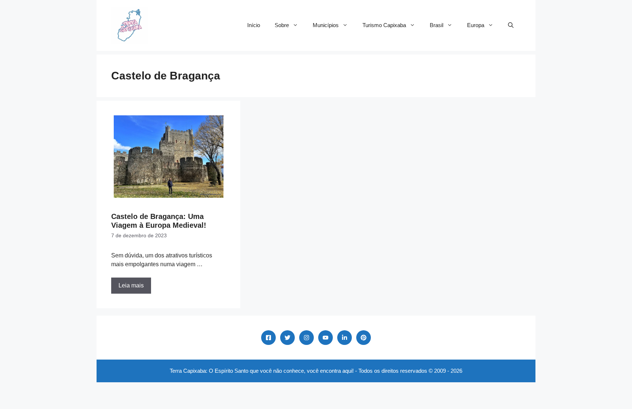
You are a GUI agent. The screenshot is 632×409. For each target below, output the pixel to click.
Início (253, 25)
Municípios (326, 25)
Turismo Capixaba (384, 25)
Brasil (436, 25)
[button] (511, 25)
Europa (475, 25)
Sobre (282, 25)
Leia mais (131, 285)
